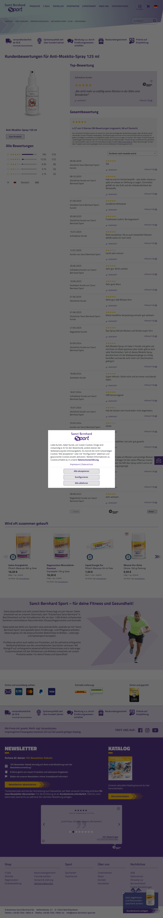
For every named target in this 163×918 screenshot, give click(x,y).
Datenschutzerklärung (88, 459)
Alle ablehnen (81, 483)
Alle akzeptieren (81, 471)
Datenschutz (87, 464)
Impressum (75, 464)
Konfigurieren (81, 477)
